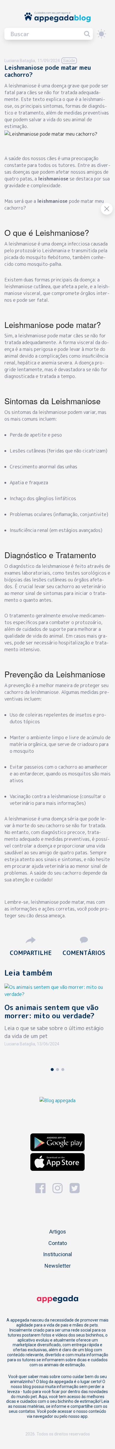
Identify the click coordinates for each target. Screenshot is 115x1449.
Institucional (57, 1254)
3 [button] (62, 1069)
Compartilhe (31, 952)
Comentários (84, 952)
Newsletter (58, 1266)
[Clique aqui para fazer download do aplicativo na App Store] (57, 1162)
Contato (57, 1243)
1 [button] (52, 1069)
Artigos (57, 1231)
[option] (57, 1023)
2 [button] (57, 1069)
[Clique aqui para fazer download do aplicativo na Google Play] (57, 1142)
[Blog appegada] (57, 1100)
